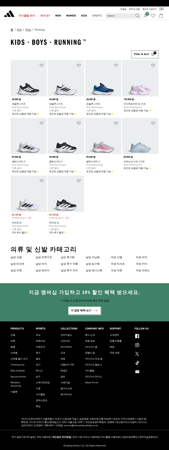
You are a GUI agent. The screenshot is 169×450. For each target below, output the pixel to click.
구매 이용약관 (43, 437)
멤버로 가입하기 (149, 9)
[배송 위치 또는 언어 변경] (161, 9)
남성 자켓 (16, 270)
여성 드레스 (143, 270)
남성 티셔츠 (17, 264)
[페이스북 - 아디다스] (146, 336)
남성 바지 (41, 264)
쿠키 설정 (16, 437)
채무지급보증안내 (148, 437)
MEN (58, 16)
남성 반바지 (43, 270)
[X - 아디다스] (146, 354)
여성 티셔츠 (118, 264)
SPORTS (97, 16)
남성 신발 (16, 257)
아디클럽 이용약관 (110, 437)
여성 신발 (116, 257)
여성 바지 (141, 257)
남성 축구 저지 (69, 270)
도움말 (123, 9)
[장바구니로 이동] (161, 16)
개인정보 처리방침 (61, 437)
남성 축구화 (68, 257)
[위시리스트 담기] (41, 66)
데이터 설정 (29, 437)
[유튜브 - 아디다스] (146, 372)
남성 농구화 (93, 264)
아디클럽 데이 (27, 16)
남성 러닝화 (93, 257)
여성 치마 (141, 264)
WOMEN (71, 16)
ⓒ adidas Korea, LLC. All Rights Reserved (84, 446)
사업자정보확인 (129, 437)
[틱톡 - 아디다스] (146, 363)
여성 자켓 (116, 270)
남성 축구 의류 (69, 264)
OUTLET (45, 16)
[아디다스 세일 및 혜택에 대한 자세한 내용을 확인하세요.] (84, 3)
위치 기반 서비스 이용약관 (86, 437)
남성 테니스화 (94, 270)
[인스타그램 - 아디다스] (146, 345)
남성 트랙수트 (44, 257)
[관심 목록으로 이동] (153, 16)
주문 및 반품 (134, 9)
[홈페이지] (9, 14)
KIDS (84, 16)
